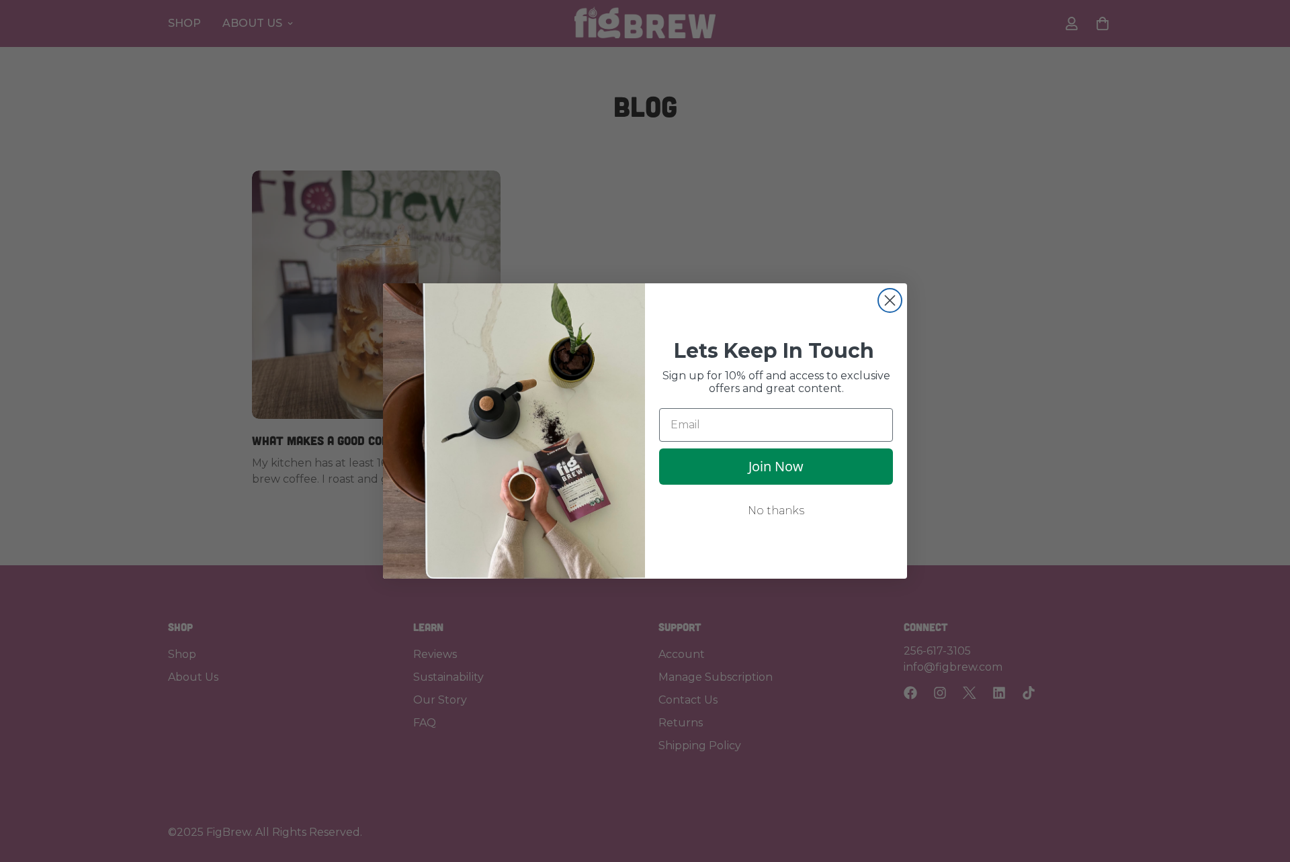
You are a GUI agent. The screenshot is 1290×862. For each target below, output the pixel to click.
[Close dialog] (890, 300)
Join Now (776, 466)
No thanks (776, 510)
